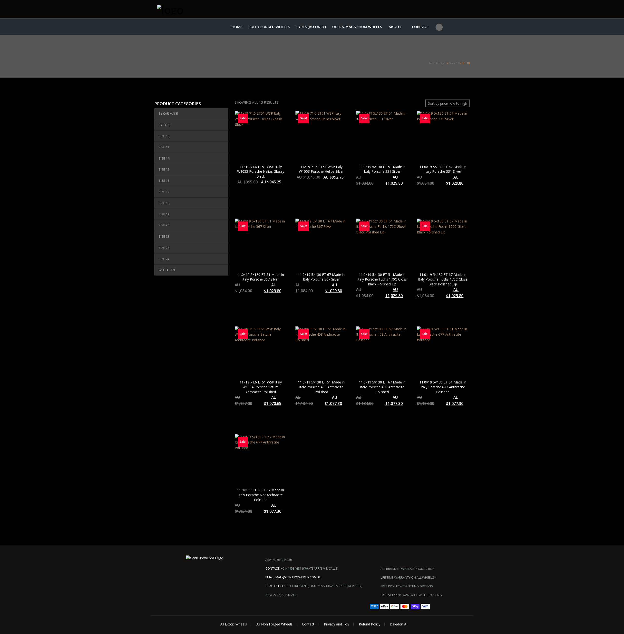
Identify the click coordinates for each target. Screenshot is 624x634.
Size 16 (164, 180)
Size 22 (164, 247)
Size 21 (164, 236)
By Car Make (168, 113)
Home (237, 26)
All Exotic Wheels (233, 624)
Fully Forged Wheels (269, 26)
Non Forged (437, 63)
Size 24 (164, 259)
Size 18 (164, 203)
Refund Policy (369, 624)
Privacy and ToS (336, 624)
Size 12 (164, 147)
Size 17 (164, 192)
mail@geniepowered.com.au (298, 577)
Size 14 (164, 158)
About (395, 26)
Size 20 (164, 225)
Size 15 (164, 169)
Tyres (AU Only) (311, 26)
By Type (164, 124)
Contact (420, 26)
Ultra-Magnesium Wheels (357, 26)
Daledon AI (398, 624)
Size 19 (454, 63)
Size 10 (164, 136)
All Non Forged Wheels (274, 624)
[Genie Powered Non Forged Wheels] (181, 9)
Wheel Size (167, 270)
